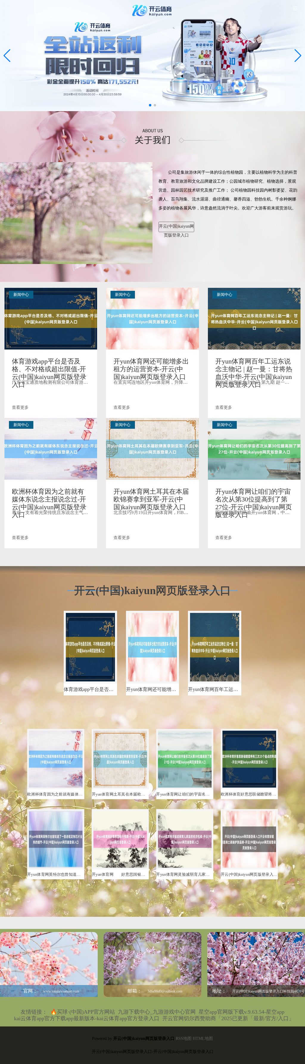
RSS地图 (184, 1038)
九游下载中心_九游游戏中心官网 (157, 1012)
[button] (298, 55)
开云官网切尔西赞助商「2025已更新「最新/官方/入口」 (228, 1018)
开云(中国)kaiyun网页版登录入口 (176, 228)
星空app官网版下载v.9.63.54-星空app (241, 1012)
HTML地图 (203, 1038)
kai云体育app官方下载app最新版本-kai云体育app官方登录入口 (86, 1018)
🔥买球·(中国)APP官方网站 (82, 1012)
